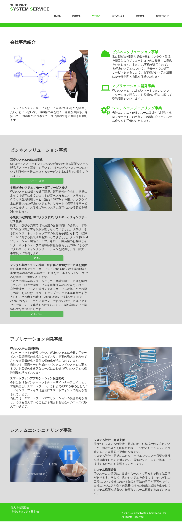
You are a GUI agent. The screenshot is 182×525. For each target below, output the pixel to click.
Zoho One (36, 314)
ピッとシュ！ (118, 16)
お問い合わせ (162, 16)
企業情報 (76, 16)
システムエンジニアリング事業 (137, 108)
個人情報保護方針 (20, 507)
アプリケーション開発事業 (133, 86)
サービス (96, 16)
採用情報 (140, 16)
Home (57, 16)
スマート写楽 (36, 180)
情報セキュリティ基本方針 (25, 511)
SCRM (37, 258)
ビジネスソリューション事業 (135, 52)
